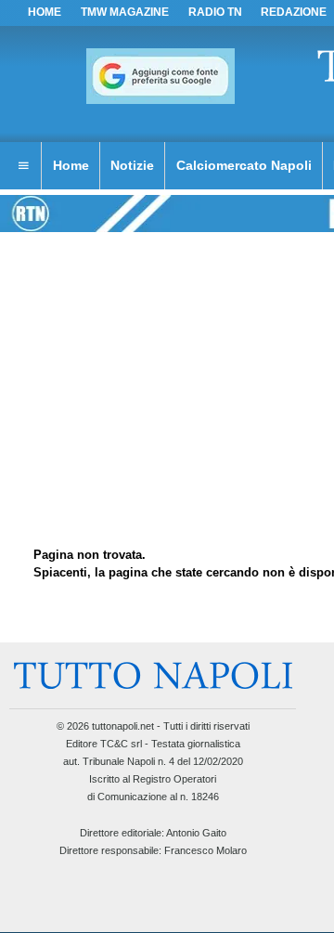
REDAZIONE (294, 12)
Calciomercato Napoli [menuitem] (244, 165)
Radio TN (215, 12)
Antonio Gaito (196, 832)
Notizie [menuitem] (132, 165)
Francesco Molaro (205, 850)
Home (44, 12)
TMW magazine (125, 12)
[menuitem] (23, 166)
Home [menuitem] (71, 165)
